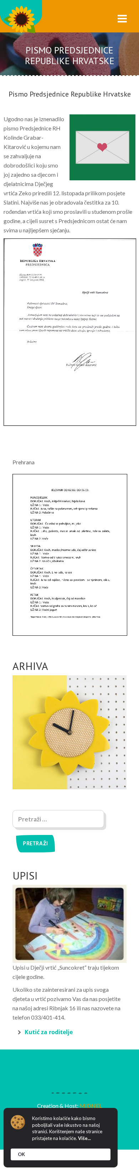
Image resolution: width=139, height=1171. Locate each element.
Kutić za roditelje (49, 1032)
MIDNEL (90, 1105)
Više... (84, 1138)
